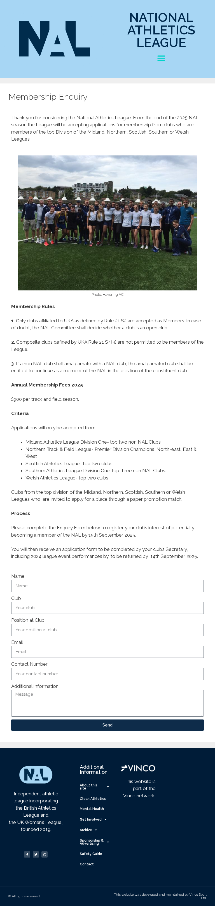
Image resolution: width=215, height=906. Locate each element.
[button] (161, 58)
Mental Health (92, 809)
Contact (87, 864)
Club (16, 598)
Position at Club (28, 620)
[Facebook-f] (27, 854)
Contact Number (29, 664)
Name (18, 576)
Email (17, 642)
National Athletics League (161, 30)
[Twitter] (36, 854)
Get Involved (91, 819)
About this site (88, 786)
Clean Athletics (93, 799)
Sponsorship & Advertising (92, 842)
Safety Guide (91, 854)
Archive (86, 830)
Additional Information (35, 686)
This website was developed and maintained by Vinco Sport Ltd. (160, 896)
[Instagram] (44, 854)
